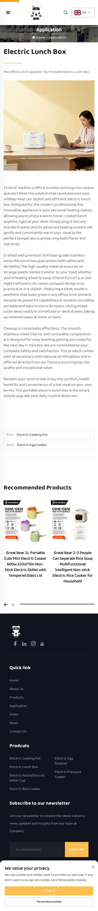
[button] (6, 604)
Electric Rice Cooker (25, 789)
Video (14, 714)
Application (57, 37)
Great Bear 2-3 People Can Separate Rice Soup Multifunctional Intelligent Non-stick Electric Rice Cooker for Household (73, 567)
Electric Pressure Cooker (68, 775)
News (14, 723)
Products (17, 697)
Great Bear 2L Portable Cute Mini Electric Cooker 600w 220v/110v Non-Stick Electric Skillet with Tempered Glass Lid (25, 564)
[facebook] (15, 645)
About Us (17, 689)
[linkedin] (25, 645)
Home (40, 37)
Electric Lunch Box (24, 767)
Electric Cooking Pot (25, 758)
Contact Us (18, 731)
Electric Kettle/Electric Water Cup (27, 778)
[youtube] (42, 645)
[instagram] (33, 645)
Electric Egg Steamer (64, 761)
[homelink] (16, 632)
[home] (36, 12)
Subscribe (76, 849)
